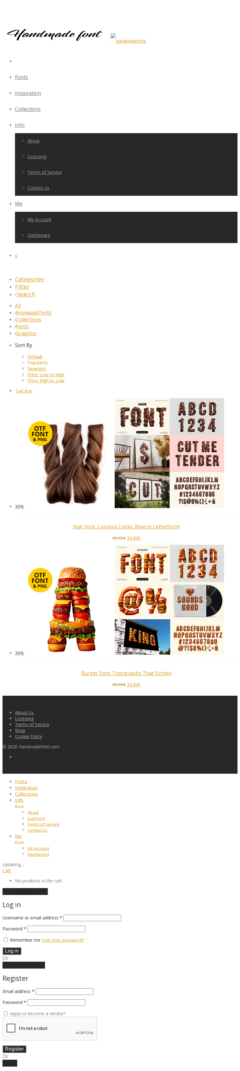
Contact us (38, 188)
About (34, 141)
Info (20, 125)
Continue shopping (25, 891)
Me (18, 203)
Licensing (37, 156)
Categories (29, 279)
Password (14, 929)
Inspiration (28, 93)
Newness (37, 369)
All (18, 305)
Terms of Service (45, 172)
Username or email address (32, 918)
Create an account (23, 965)
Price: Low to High (46, 374)
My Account (40, 219)
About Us (24, 712)
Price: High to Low (46, 380)
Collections (28, 109)
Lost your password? (63, 940)
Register (14, 1049)
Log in (12, 951)
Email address (18, 991)
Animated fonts (34, 312)
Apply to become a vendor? (37, 1013)
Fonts (21, 77)
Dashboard (39, 235)
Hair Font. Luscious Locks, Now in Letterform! (126, 526)
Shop (20, 730)
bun (23, 391)
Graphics (26, 333)
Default (35, 357)
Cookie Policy (28, 736)
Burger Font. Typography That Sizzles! (126, 673)
